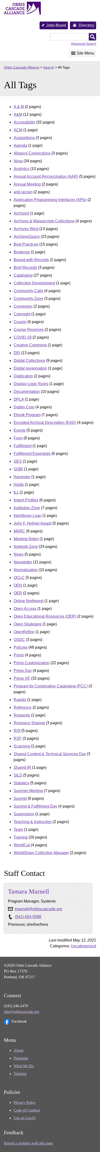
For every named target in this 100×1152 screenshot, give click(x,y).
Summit (20, 798)
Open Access (25, 609)
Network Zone (26, 547)
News (19, 554)
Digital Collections (29, 360)
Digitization (23, 376)
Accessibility (24, 122)
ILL (16, 492)
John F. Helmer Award (32, 523)
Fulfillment (23, 446)
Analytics (21, 169)
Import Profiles (26, 500)
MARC (19, 531)
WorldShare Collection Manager (41, 853)
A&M (18, 114)
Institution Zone (27, 508)
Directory (86, 25)
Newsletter (23, 562)
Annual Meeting (27, 184)
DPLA (19, 399)
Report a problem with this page (28, 1143)
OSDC (19, 640)
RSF (18, 738)
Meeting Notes (26, 539)
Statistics (21, 783)
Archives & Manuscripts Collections (44, 221)
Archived (21, 213)
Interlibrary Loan (28, 516)
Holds (19, 485)
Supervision (24, 814)
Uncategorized (83, 946)
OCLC (19, 578)
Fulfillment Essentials (32, 453)
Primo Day (23, 671)
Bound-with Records (31, 260)
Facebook (19, 1021)
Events (19, 430)
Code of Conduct (27, 1110)
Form (18, 438)
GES (18, 461)
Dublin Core (24, 407)
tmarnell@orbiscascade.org (38, 909)
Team (18, 829)
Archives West (26, 229)
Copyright (22, 314)
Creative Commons (30, 345)
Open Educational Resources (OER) (45, 616)
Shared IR (22, 767)
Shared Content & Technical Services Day (50, 754)
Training (21, 837)
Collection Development (34, 283)
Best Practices (26, 244)
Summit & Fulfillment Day (35, 806)
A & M (19, 107)
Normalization (26, 570)
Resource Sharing (29, 723)
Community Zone (28, 298)
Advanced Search (83, 44)
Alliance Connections (32, 153)
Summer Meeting (28, 791)
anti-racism (23, 192)
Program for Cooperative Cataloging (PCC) (51, 686)
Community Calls (28, 291)
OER (18, 593)
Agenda (20, 145)
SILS (18, 775)
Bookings (22, 252)
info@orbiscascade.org (21, 1012)
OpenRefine (24, 632)
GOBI (18, 469)
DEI (17, 353)
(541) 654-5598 (28, 917)
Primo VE (22, 678)
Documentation (27, 391)
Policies (20, 647)
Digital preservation (30, 368)
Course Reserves (29, 329)
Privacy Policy (25, 1102)
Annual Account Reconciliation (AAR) (46, 176)
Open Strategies (28, 624)
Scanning (22, 746)
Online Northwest (28, 601)
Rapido (20, 700)
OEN (18, 585)
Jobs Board (56, 25)
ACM (18, 130)
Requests (22, 715)
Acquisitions (24, 138)
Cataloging (23, 275)
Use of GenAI (24, 1118)
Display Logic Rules (31, 384)
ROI (17, 731)
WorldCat (22, 845)
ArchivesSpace (27, 236)
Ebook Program (27, 415)
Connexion (23, 306)
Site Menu (85, 53)
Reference (23, 707)
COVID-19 (23, 337)
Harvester (22, 477)
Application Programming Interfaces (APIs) (50, 200)
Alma (18, 161)
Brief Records (25, 267)
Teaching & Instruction (33, 822)
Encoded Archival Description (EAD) (45, 422)
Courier (20, 322)
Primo (19, 655)
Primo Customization (32, 663)
